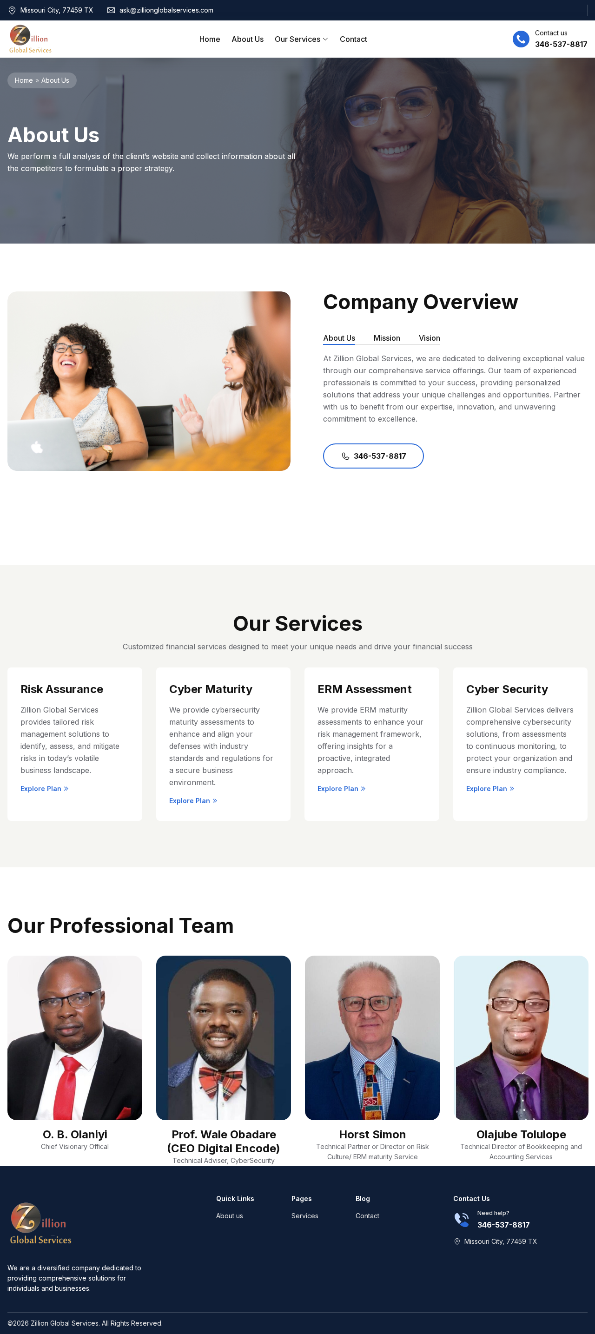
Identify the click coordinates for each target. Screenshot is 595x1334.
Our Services (298, 39)
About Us (247, 39)
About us (229, 1216)
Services (304, 1216)
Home (209, 39)
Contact (353, 39)
